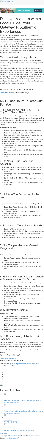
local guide (17, 364)
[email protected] (11, 358)
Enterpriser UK (14, 438)
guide (12, 364)
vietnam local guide (32, 364)
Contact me (4, 92)
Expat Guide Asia (15, 436)
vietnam (23, 364)
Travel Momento (34, 436)
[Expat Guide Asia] (6, 1)
